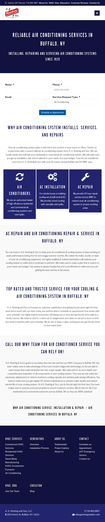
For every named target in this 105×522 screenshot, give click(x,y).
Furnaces (9, 469)
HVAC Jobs (54, 3)
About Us (43, 3)
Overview (34, 444)
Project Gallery (62, 448)
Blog (32, 491)
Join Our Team (12, 491)
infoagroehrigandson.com (87, 514)
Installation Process (39, 448)
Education (65, 3)
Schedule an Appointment (52, 112)
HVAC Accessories (14, 466)
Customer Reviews (79, 3)
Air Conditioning (13, 473)
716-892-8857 (32, 3)
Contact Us (94, 3)
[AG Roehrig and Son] (11, 13)
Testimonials (61, 444)
